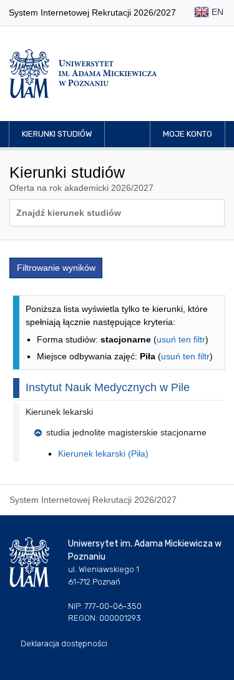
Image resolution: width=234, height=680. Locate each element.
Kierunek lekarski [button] (59, 412)
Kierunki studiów (57, 133)
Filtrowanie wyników (56, 268)
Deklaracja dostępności (64, 643)
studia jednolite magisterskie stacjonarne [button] (126, 432)
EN (216, 12)
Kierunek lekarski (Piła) (103, 454)
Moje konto (187, 133)
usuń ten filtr (181, 339)
